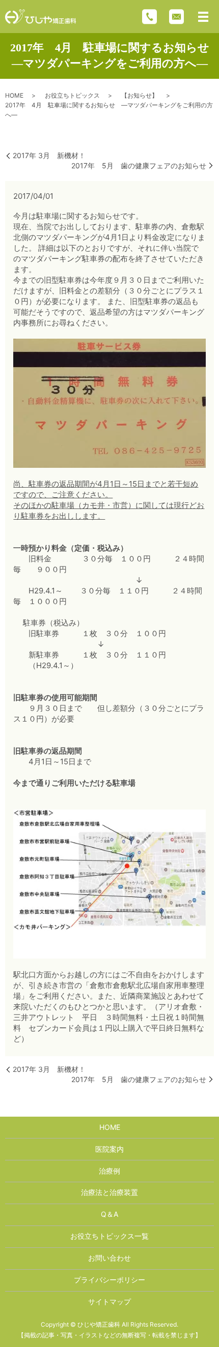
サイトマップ (109, 1301)
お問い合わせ (109, 1257)
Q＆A (109, 1214)
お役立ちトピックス (72, 95)
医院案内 (109, 1149)
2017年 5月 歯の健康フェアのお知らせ (138, 165)
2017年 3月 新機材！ (49, 155)
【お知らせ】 (139, 95)
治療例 (109, 1170)
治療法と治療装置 (109, 1192)
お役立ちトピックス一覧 (109, 1236)
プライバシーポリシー (109, 1279)
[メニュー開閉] (203, 17)
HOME (14, 95)
